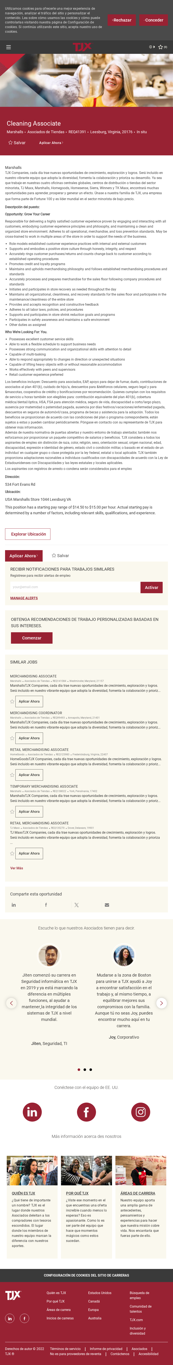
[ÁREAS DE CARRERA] (140, 1207)
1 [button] (79, 1069)
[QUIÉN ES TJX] (32, 1207)
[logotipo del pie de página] (14, 1295)
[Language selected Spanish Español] (152, 46)
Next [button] (161, 1003)
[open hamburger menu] (8, 47)
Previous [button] (11, 1003)
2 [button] (85, 1069)
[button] (51, 143)
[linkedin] (9, 1318)
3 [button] (90, 1069)
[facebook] (24, 1318)
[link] (24, 598)
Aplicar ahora (31, 702)
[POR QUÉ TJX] (86, 1207)
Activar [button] (151, 587)
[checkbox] (17, 143)
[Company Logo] (83, 47)
